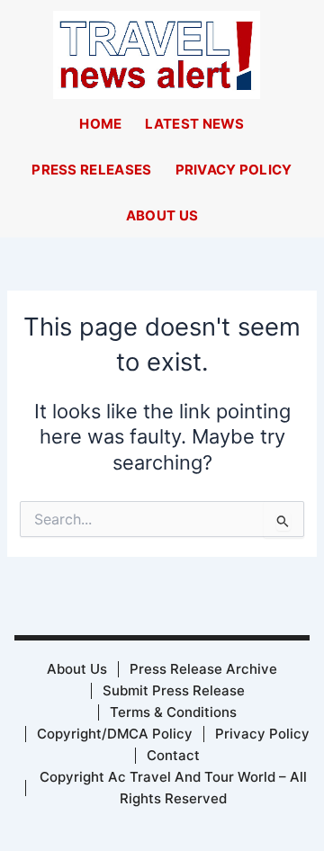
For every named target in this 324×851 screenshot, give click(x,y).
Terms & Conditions (173, 712)
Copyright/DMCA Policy (115, 733)
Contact (173, 755)
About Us (162, 215)
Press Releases (91, 169)
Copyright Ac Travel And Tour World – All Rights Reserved (173, 787)
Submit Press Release (174, 690)
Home (100, 123)
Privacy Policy (234, 169)
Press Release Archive (203, 668)
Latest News (194, 123)
